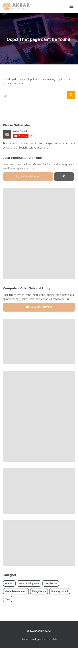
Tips (7, 599)
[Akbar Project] (17, 6)
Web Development (29, 583)
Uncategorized (59, 591)
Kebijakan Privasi (40, 631)
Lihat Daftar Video (41, 307)
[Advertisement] (39, 233)
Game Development (16, 591)
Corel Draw (51, 583)
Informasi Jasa (30, 176)
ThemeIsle (51, 639)
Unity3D (9, 583)
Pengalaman (39, 591)
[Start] (64, 176)
